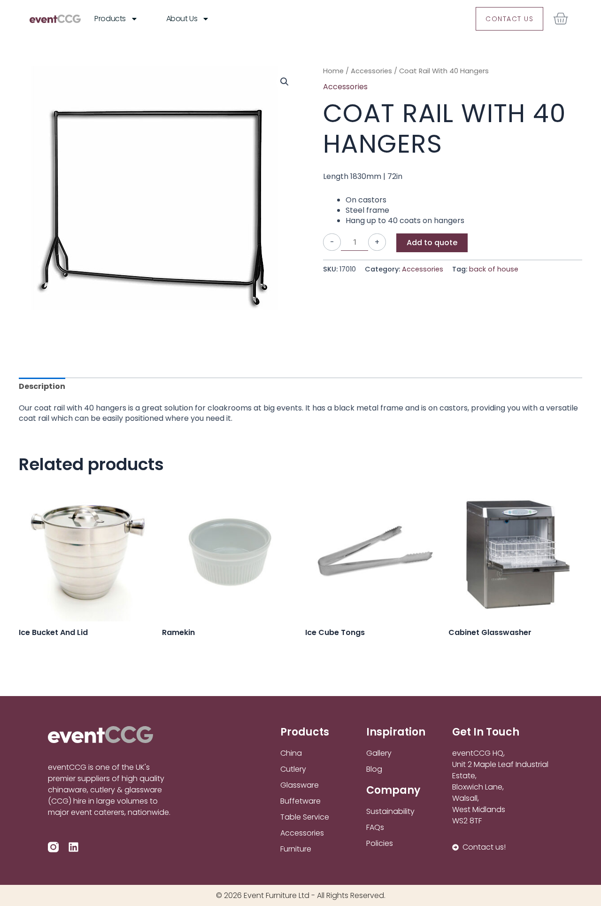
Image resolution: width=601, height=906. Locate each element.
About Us (181, 18)
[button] (284, 81)
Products (109, 18)
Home (333, 71)
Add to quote (432, 242)
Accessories (371, 71)
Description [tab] (42, 386)
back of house (493, 269)
